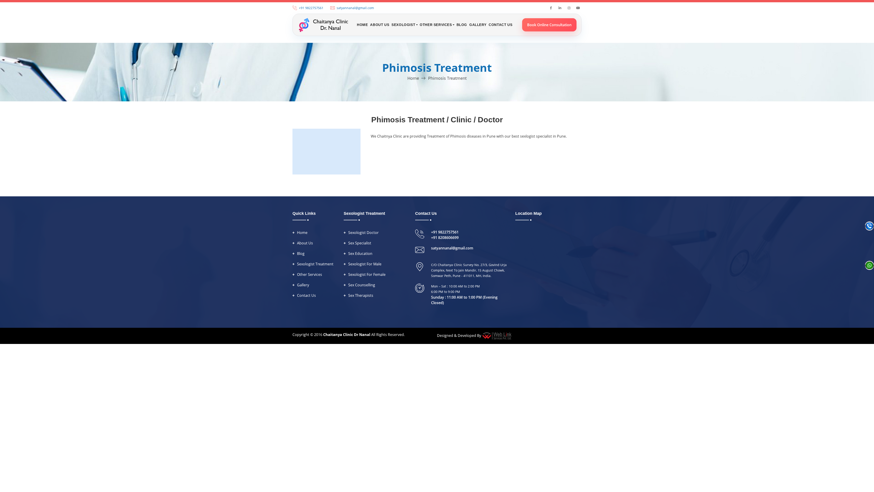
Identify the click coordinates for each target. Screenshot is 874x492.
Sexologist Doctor (363, 232)
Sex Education (360, 253)
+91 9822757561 (311, 8)
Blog (462, 25)
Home (362, 25)
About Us (379, 25)
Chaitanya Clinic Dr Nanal (346, 334)
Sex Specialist (359, 243)
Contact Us (500, 25)
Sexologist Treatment (315, 263)
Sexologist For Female (367, 274)
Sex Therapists (360, 295)
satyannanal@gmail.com (355, 8)
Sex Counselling (361, 284)
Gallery (477, 25)
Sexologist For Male (364, 263)
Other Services (309, 274)
